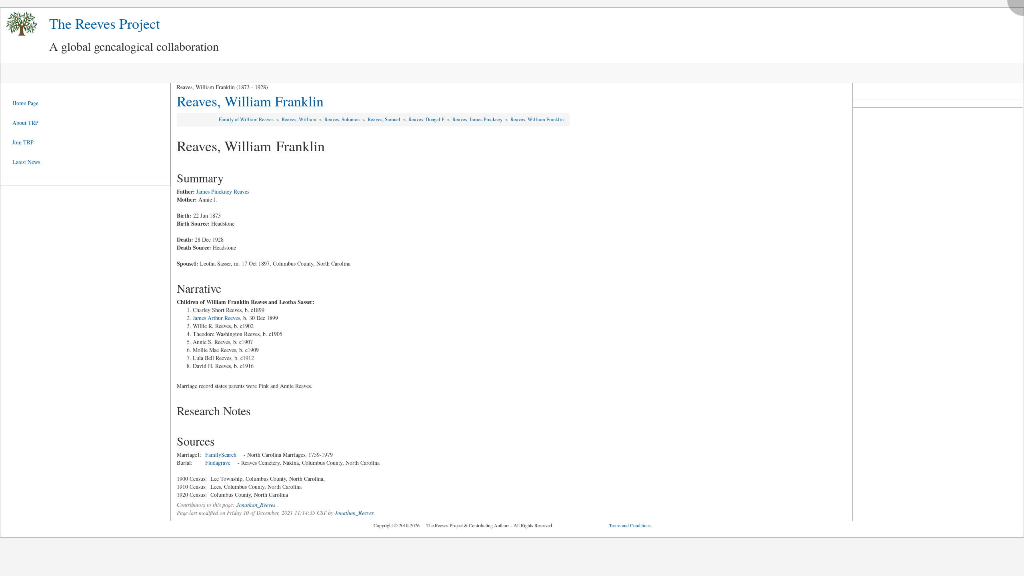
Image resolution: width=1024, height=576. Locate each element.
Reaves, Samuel (385, 119)
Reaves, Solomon (342, 119)
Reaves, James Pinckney (478, 119)
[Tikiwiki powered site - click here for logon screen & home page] (18, 24)
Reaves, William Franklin (250, 100)
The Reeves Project (104, 23)
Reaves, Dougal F (427, 119)
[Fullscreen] (1017, 6)
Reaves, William (300, 119)
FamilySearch (220, 454)
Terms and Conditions (630, 525)
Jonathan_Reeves (255, 504)
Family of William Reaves (247, 119)
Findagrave (217, 462)
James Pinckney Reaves (222, 191)
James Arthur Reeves (216, 318)
